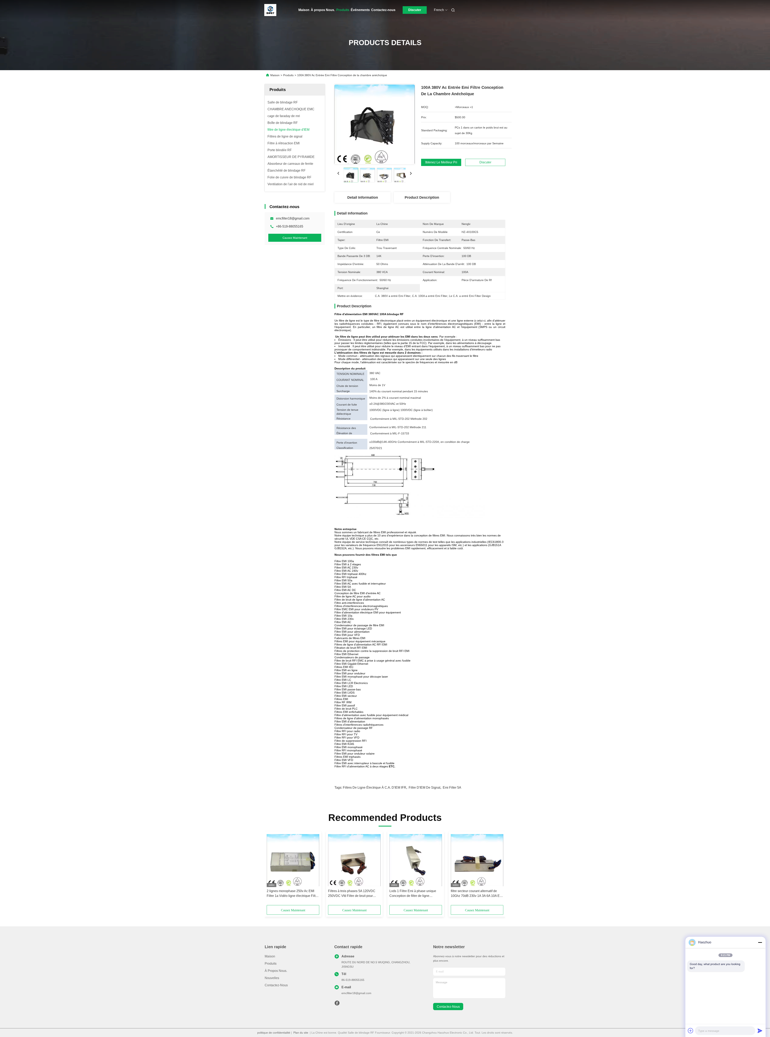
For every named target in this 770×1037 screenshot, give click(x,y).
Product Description (422, 197)
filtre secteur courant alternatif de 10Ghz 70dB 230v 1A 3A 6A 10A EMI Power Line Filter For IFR (477, 893)
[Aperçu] (270, 10)
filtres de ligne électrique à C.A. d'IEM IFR (374, 787)
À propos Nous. (323, 10)
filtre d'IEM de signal (424, 787)
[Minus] (760, 942)
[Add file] (690, 1030)
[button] (272, 869)
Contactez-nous (383, 10)
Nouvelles (272, 978)
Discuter (414, 10)
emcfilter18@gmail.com (292, 218)
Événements (360, 10)
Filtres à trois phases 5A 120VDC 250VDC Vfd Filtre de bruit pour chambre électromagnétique (351, 893)
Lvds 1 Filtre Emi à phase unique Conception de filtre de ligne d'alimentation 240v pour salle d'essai (412, 893)
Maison (303, 10)
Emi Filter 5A (452, 787)
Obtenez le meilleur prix (441, 162)
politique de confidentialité (273, 1032)
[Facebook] (337, 1004)
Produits (342, 10)
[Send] (760, 1030)
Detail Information (362, 197)
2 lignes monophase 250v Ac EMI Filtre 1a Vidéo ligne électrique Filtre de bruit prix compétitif (292, 893)
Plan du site (300, 1032)
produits (271, 963)
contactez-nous (448, 1006)
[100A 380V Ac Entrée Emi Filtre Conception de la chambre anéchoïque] (374, 124)
